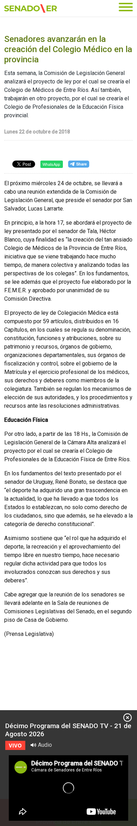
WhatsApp (51, 164)
